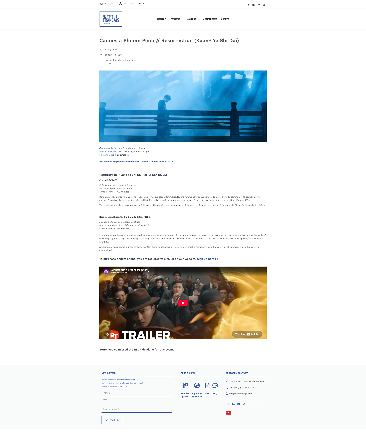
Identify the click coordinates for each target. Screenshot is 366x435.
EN (139, 4)
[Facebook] (248, 4)
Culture (191, 19)
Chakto (225, 19)
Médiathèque (210, 19)
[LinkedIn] (253, 4)
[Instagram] (264, 4)
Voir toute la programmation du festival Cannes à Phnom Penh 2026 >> (136, 161)
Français (175, 19)
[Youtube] (258, 4)
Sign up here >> (207, 259)
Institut (161, 19)
